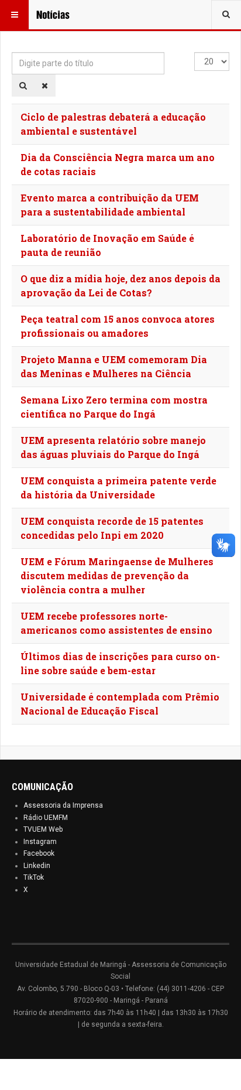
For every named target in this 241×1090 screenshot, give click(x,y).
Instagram (40, 842)
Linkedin (36, 866)
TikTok (33, 877)
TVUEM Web (43, 829)
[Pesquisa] (23, 85)
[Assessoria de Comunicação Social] (59, 14)
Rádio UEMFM (45, 818)
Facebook (38, 853)
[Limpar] (45, 85)
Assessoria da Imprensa (63, 805)
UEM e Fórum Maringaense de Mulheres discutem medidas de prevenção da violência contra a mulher (117, 575)
